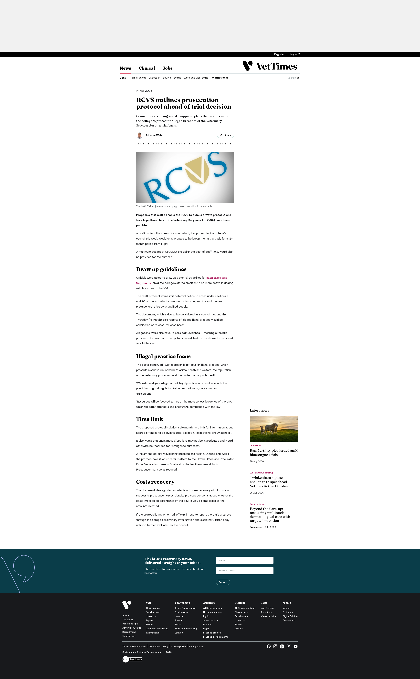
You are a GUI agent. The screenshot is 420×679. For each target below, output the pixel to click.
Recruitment (129, 631)
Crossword (288, 620)
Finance (207, 624)
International (219, 77)
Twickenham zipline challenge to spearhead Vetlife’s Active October (269, 481)
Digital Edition (290, 616)
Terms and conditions (134, 646)
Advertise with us (131, 627)
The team (127, 619)
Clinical (147, 68)
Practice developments (215, 636)
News (125, 68)
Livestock (154, 77)
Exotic (177, 77)
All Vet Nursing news (185, 608)
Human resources (212, 612)
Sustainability (210, 620)
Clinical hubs (241, 612)
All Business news (212, 608)
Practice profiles (212, 632)
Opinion (179, 632)
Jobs (167, 68)
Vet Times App (130, 623)
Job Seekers (267, 608)
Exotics (239, 628)
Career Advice (268, 616)
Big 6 (206, 616)
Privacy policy (196, 646)
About (125, 615)
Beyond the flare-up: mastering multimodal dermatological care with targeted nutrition (270, 514)
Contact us (128, 635)
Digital (206, 628)
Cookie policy (178, 646)
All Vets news (153, 608)
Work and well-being (196, 77)
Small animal (139, 77)
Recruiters (266, 612)
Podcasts (288, 612)
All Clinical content (245, 608)
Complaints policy (158, 646)
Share (227, 135)
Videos (286, 608)
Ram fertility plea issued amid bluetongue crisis (274, 452)
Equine (167, 77)
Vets (123, 78)
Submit (223, 582)
